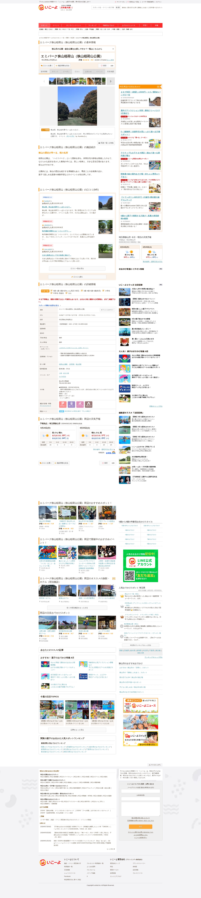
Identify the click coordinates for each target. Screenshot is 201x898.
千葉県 (151, 650)
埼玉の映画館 (72, 796)
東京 (60, 29)
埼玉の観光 (103, 777)
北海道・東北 (43, 29)
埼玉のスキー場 (58, 801)
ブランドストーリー (139, 863)
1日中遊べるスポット (155, 7)
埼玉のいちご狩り (97, 801)
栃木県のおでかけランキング (100, 747)
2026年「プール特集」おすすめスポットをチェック (92, 810)
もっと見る (110, 849)
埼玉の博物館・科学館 (85, 796)
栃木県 (132, 650)
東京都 (158, 650)
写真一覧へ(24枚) (107, 143)
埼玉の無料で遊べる (62, 788)
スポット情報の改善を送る (49, 305)
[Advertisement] (77, 182)
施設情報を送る (63, 66)
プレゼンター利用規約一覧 (95, 863)
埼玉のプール (95, 777)
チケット (55, 71)
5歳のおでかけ (151, 534)
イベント (56, 25)
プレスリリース (137, 873)
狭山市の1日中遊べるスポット (130, 682)
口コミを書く (48, 66)
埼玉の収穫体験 (84, 782)
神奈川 (64, 29)
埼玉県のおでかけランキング (74, 749)
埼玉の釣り (77, 777)
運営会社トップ (115, 863)
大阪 (101, 29)
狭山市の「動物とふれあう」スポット (133, 672)
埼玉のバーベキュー (66, 777)
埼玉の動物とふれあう (71, 782)
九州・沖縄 (125, 29)
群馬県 (139, 650)
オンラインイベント (73, 25)
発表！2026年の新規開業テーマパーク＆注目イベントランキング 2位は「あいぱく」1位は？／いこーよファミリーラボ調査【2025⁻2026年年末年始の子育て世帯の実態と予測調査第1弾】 (82, 843)
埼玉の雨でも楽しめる (47, 796)
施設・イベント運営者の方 (72, 863)
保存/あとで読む (134, 2)
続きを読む (71, 136)
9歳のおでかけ (151, 544)
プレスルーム (91, 870)
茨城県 (126, 650)
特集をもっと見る (155, 406)
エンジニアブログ (115, 876)
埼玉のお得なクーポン (47, 788)
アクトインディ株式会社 (134, 859)
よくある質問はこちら (141, 835)
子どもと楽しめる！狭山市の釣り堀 (132, 687)
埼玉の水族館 (107, 796)
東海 (77, 29)
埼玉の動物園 (54, 777)
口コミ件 (110, 60)
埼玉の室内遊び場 (61, 796)
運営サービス (114, 870)
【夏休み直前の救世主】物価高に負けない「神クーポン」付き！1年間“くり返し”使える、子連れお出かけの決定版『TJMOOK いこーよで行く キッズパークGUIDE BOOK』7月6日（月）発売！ (82, 835)
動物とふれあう (143, 7)
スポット (44, 25)
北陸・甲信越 (89, 29)
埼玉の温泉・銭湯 (46, 801)
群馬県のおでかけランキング (51, 749)
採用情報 (113, 873)
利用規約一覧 (68, 866)
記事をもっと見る (77, 730)
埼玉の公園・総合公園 (103, 788)
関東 (56, 29)
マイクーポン (121, 2)
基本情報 (44, 71)
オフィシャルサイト (107, 310)
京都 (104, 29)
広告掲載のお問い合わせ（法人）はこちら (140, 820)
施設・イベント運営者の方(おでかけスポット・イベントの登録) (71, 820)
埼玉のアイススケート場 (71, 801)
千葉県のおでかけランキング (96, 749)
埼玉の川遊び (44, 790)
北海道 (50, 29)
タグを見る (62, 376)
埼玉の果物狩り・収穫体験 (48, 804)
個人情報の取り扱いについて (141, 818)
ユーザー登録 (44, 820)
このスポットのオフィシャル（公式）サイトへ (73, 348)
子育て (145, 25)
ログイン (159, 2)
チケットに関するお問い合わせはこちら (140, 832)
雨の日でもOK (132, 7)
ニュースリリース (69, 873)
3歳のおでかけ (151, 530)
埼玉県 (145, 650)
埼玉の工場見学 (45, 782)
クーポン (66, 71)
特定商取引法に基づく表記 (72, 879)
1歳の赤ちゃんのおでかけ (152, 525)
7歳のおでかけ (151, 539)
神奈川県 (140, 653)
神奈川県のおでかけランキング (75, 752)
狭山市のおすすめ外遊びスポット (131, 692)
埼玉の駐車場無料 (75, 788)
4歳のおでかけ (129, 534)
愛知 (81, 29)
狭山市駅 (78, 364)
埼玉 (72, 29)
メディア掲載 (91, 873)
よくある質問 (91, 866)
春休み (124, 7)
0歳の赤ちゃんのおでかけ (130, 525)
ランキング (92, 25)
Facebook (67, 876)
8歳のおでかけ (129, 544)
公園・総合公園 (64, 373)
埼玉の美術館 (97, 796)
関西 (97, 29)
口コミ (77, 71)
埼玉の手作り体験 (57, 782)
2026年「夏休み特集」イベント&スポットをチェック (57, 810)
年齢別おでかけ (108, 25)
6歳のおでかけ (129, 539)
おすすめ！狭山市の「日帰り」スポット (134, 668)
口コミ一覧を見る (77, 268)
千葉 (68, 29)
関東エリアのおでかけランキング (53, 747)
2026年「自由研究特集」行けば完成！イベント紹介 (56, 813)
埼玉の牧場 (85, 777)
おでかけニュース (128, 25)
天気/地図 (110, 71)
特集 (156, 25)
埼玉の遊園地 (44, 777)
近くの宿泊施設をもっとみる (77, 608)
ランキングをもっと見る (153, 657)
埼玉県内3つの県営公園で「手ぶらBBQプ (78, 411)
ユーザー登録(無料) (148, 2)
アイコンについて (45, 405)
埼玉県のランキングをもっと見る (140, 645)
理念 (111, 866)
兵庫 (108, 29)
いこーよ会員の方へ (140, 837)
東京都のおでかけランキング (51, 752)
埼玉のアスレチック (88, 788)
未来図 (135, 866)
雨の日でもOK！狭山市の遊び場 (131, 677)
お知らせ (88, 71)
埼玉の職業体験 (95, 782)
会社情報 (135, 870)
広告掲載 (67, 870)
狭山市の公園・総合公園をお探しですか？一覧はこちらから (77, 49)
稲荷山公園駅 (63, 364)
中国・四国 (115, 29)
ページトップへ (156, 765)
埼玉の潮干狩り (86, 801)
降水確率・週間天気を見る (103, 449)
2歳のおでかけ (129, 530)
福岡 (131, 29)
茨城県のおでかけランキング (77, 747)
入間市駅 (71, 364)
